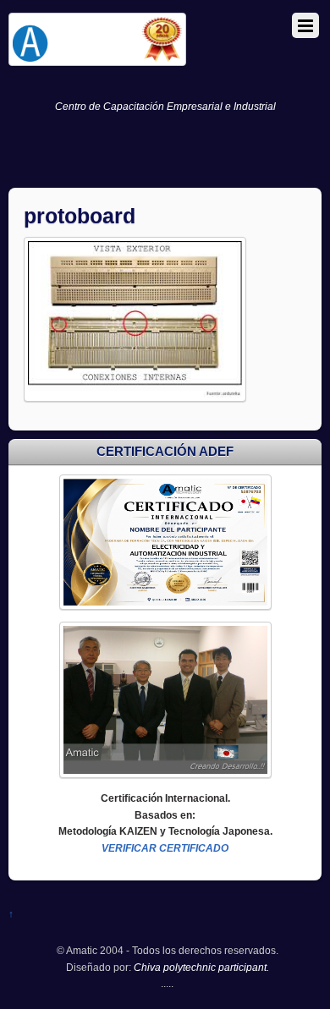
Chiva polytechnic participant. (201, 967)
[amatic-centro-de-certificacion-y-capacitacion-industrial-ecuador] (97, 58)
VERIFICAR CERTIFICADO (165, 847)
